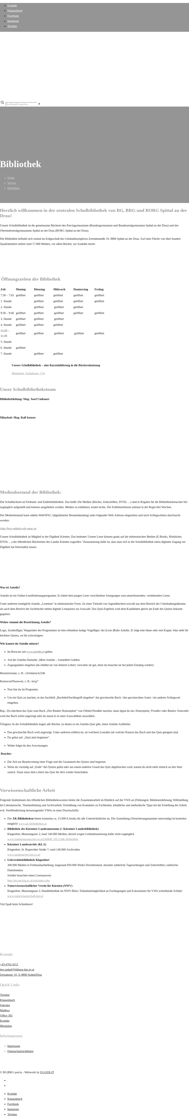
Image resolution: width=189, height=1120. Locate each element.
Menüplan (6, 1025)
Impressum (13, 1046)
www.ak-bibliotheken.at (32, 823)
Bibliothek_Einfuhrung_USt (28, 373)
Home (11, 177)
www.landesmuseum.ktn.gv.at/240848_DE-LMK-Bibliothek (42, 839)
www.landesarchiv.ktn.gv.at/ (23, 854)
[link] (39, 103)
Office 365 (6, 1015)
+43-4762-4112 (9, 964)
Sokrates (5, 1005)
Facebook (13, 15)
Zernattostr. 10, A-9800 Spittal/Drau (21, 974)
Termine (12, 26)
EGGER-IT (47, 1072)
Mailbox (5, 1010)
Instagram (13, 21)
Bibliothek (13, 188)
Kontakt (12, 5)
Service (11, 183)
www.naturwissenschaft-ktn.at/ (25, 896)
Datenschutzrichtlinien (20, 1051)
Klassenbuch (14, 10)
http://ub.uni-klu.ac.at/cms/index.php (28, 880)
